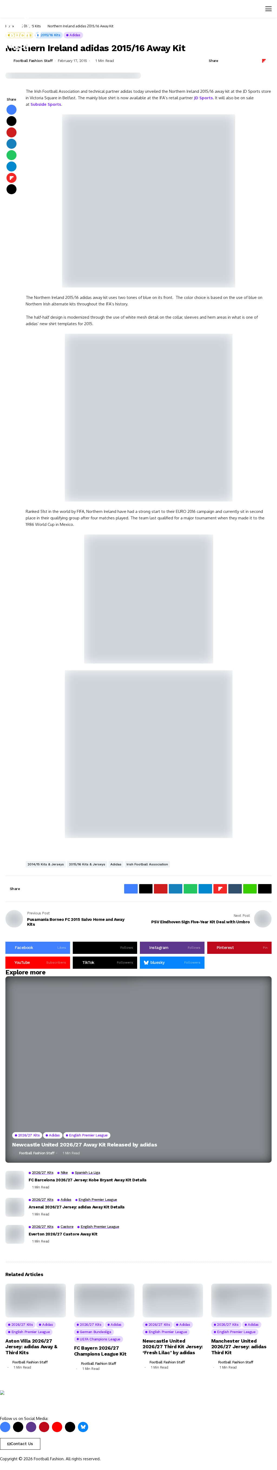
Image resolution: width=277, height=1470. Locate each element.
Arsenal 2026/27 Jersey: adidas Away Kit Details (77, 1207)
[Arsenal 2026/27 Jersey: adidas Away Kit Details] (14, 1207)
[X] (18, 1427)
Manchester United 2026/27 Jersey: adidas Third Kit (238, 1346)
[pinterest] (44, 1427)
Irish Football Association (147, 864)
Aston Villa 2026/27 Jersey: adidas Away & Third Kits (31, 1346)
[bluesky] (83, 1427)
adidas (115, 864)
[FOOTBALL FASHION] (23, 1403)
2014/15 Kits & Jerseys (46, 864)
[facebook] (5, 1427)
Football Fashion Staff (33, 60)
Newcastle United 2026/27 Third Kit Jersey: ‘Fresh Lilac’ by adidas (173, 1346)
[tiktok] (70, 1427)
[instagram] (31, 1427)
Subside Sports (46, 104)
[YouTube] (57, 1427)
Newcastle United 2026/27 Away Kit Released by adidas (84, 1144)
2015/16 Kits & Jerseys (87, 864)
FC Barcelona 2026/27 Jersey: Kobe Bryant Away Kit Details (88, 1180)
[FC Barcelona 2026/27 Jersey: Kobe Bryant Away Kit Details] (14, 1180)
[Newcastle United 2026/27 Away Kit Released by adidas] (138, 1069)
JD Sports (203, 97)
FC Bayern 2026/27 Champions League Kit (100, 1351)
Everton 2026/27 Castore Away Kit (63, 1234)
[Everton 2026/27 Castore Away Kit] (14, 1234)
